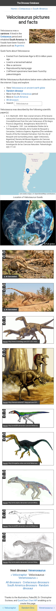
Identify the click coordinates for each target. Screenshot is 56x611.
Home (14, 8)
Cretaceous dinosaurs (36, 582)
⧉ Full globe (49, 244)
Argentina (19, 45)
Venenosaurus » (28, 577)
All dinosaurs (12, 100)
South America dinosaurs (22, 585)
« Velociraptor (19, 574)
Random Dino (28, 608)
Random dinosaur (14, 91)
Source (5, 341)
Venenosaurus (37, 570)
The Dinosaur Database (28, 3)
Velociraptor (10, 608)
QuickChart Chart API (27, 600)
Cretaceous (25, 8)
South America (40, 8)
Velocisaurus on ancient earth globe (28, 88)
